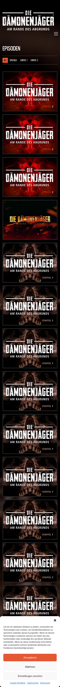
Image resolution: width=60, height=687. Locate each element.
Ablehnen (30, 666)
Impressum (45, 683)
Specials (13, 60)
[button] (55, 620)
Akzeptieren (30, 657)
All (5, 60)
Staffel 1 (23, 60)
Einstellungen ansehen (30, 676)
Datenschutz (32, 683)
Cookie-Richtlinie (18, 683)
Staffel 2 (34, 60)
